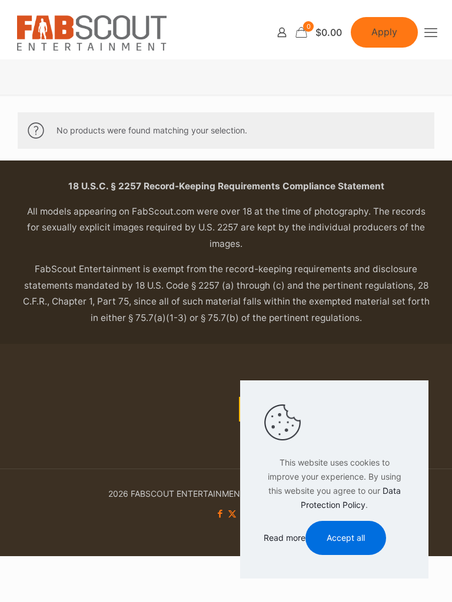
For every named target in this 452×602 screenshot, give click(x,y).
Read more (284, 538)
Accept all (346, 538)
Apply (384, 32)
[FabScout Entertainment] (92, 32)
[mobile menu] (431, 32)
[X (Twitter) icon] (232, 513)
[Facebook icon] (219, 513)
